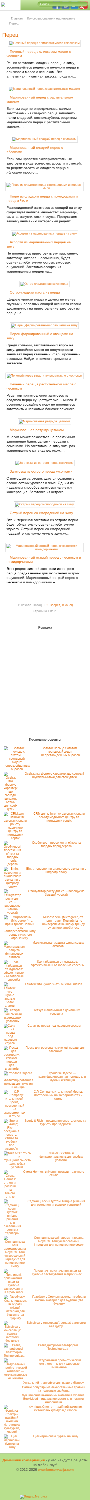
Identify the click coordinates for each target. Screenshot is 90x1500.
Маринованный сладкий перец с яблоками (34, 150)
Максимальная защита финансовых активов (58, 944)
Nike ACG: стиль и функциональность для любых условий (61, 1156)
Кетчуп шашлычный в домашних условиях (57, 1011)
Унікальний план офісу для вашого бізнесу (53, 1382)
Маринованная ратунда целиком (37, 430)
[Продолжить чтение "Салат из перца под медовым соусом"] (11, 1043)
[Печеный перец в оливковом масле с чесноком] (44, 43)
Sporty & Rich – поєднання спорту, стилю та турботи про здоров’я (55, 1122)
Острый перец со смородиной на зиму (41, 513)
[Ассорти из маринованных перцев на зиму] (44, 233)
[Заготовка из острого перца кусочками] (44, 463)
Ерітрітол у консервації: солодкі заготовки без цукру (56, 1324)
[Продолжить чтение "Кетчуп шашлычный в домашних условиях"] (14, 1021)
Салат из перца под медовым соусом (54, 1025)
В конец (67, 605)
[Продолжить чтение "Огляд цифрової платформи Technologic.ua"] (15, 1355)
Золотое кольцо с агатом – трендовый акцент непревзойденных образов (60, 751)
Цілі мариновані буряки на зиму (55, 1436)
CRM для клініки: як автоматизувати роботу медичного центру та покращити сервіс (59, 817)
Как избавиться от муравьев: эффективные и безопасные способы (57, 963)
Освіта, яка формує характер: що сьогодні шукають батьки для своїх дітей (54, 775)
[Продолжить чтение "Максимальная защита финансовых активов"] (15, 957)
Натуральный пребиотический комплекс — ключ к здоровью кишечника (59, 1363)
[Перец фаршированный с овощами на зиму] (44, 325)
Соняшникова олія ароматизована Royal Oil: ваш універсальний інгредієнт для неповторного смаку (59, 1241)
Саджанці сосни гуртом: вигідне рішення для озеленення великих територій (56, 1202)
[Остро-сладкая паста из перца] (44, 284)
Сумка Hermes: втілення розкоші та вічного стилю (53, 1173)
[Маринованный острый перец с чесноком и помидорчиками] (44, 549)
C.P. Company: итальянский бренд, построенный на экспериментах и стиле (58, 1095)
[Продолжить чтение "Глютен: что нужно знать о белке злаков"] (11, 1005)
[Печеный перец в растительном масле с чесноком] (45, 375)
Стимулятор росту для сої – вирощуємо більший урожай (56, 892)
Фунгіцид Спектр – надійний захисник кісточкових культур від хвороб (55, 1408)
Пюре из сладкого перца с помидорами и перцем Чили (42, 198)
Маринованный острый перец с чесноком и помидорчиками (43, 559)
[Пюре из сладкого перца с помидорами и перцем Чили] (44, 188)
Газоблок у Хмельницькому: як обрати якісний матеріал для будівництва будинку (59, 1300)
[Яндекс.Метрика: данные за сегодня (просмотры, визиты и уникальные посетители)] (33, 1497)
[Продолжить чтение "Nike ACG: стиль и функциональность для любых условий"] (18, 1167)
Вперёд (55, 605)
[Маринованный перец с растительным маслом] (44, 89)
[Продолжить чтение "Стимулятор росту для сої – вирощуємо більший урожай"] (14, 912)
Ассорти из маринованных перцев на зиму (38, 244)
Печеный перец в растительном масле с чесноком (41, 386)
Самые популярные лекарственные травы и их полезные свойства (53, 1388)
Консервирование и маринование (51, 18)
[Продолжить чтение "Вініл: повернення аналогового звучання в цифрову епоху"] (14, 886)
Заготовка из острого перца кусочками (41, 471)
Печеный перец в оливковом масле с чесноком (38, 54)
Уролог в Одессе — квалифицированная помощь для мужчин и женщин (62, 1076)
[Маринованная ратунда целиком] (44, 421)
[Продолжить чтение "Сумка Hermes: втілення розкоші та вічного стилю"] (11, 1196)
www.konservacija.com (56, 1469)
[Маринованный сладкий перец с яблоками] (44, 139)
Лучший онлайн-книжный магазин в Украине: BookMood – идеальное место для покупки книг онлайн (53, 1398)
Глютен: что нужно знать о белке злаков (53, 984)
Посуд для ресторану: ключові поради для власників (56, 1049)
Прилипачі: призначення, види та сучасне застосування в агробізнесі (57, 1272)
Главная (17, 18)
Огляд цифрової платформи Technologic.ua (58, 1346)
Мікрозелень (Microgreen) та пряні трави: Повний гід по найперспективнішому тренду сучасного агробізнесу (63, 922)
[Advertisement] (32, 684)
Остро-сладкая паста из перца (35, 292)
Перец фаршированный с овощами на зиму (39, 336)
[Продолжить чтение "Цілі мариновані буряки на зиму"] (13, 1447)
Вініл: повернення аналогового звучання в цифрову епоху (56, 870)
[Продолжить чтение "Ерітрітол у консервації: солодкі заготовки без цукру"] (13, 1340)
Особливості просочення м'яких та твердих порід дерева (56, 844)
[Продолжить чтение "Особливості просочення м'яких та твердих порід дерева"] (14, 864)
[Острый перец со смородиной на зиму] (44, 504)
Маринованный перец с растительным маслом (39, 99)
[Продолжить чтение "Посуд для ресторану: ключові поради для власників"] (13, 1068)
